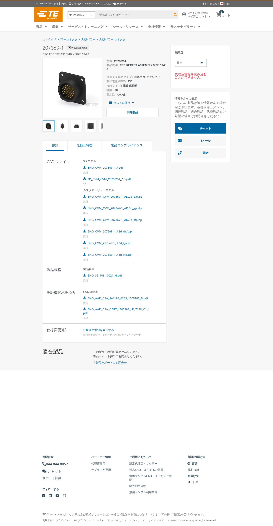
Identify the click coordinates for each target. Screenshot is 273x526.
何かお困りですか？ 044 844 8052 (80, 3)
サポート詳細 (52, 478)
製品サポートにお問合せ (111, 362)
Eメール (205, 140)
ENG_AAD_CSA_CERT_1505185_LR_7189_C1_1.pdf (116, 311)
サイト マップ (155, 520)
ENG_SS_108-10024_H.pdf (105, 275)
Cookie (100, 520)
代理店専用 (98, 463)
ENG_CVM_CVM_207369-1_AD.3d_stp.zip (115, 220)
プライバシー (63, 520)
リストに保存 (122, 103)
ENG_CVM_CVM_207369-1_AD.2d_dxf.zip (115, 196)
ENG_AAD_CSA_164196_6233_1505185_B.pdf (118, 298)
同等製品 (132, 112)
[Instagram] (66, 496)
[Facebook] (45, 496)
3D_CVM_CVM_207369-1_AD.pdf (109, 179)
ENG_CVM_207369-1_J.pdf (105, 167)
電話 (205, 153)
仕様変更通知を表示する (98, 330)
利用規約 (47, 520)
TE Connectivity (48, 14)
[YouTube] (59, 496)
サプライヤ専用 (101, 470)
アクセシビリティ (117, 520)
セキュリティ (137, 520)
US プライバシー (83, 520)
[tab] (55, 145)
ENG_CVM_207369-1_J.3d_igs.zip (109, 243)
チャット (205, 128)
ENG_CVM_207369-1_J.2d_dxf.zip (110, 231)
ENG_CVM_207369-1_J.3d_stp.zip (110, 254)
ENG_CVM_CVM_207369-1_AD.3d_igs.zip (115, 208)
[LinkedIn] (52, 496)
